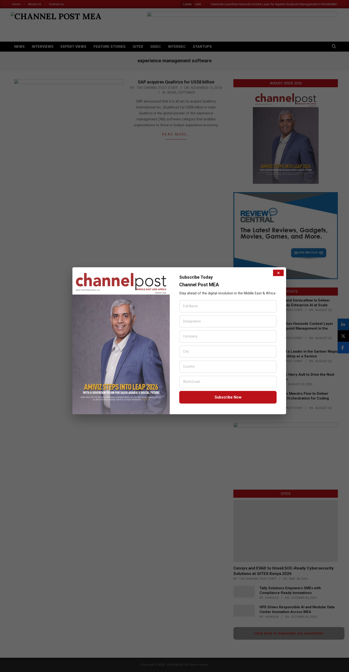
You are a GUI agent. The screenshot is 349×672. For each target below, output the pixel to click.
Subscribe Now (228, 397)
